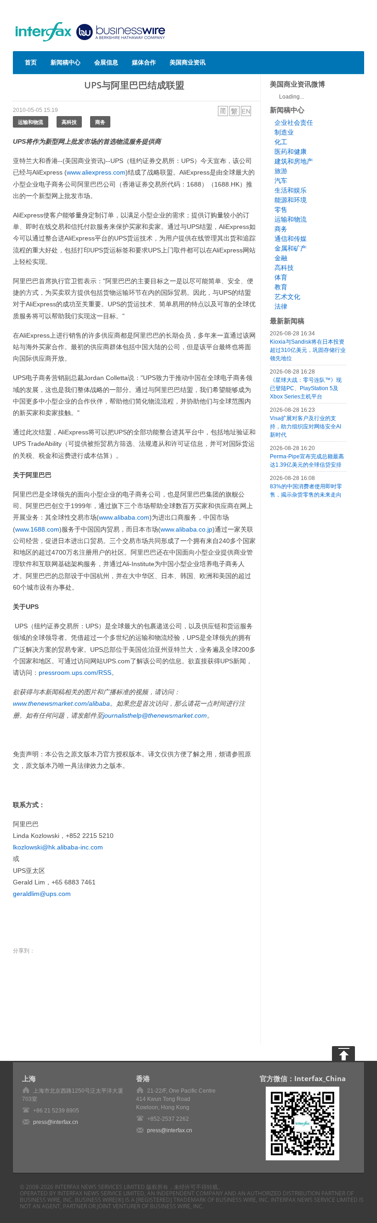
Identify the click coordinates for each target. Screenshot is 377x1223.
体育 (280, 277)
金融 (280, 258)
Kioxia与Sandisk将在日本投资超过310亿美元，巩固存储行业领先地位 (308, 350)
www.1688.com (37, 529)
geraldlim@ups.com (42, 893)
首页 (31, 62)
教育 (280, 287)
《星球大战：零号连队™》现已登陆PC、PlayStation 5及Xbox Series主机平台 (306, 388)
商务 (100, 121)
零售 (280, 209)
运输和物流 (30, 121)
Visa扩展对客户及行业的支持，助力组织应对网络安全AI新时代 (305, 426)
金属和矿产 (290, 248)
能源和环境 (290, 200)
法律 (280, 306)
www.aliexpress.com (96, 172)
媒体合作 (144, 62)
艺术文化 (287, 296)
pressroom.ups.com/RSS (75, 672)
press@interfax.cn (55, 1122)
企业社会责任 (293, 122)
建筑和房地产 (293, 161)
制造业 (284, 132)
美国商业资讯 (188, 62)
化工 (280, 142)
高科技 (69, 121)
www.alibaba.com (124, 517)
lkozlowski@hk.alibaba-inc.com (58, 847)
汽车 (280, 180)
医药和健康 (290, 151)
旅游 (280, 171)
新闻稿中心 (65, 62)
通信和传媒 (290, 238)
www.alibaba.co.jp (186, 529)
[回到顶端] (343, 1053)
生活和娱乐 (290, 190)
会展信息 (106, 62)
